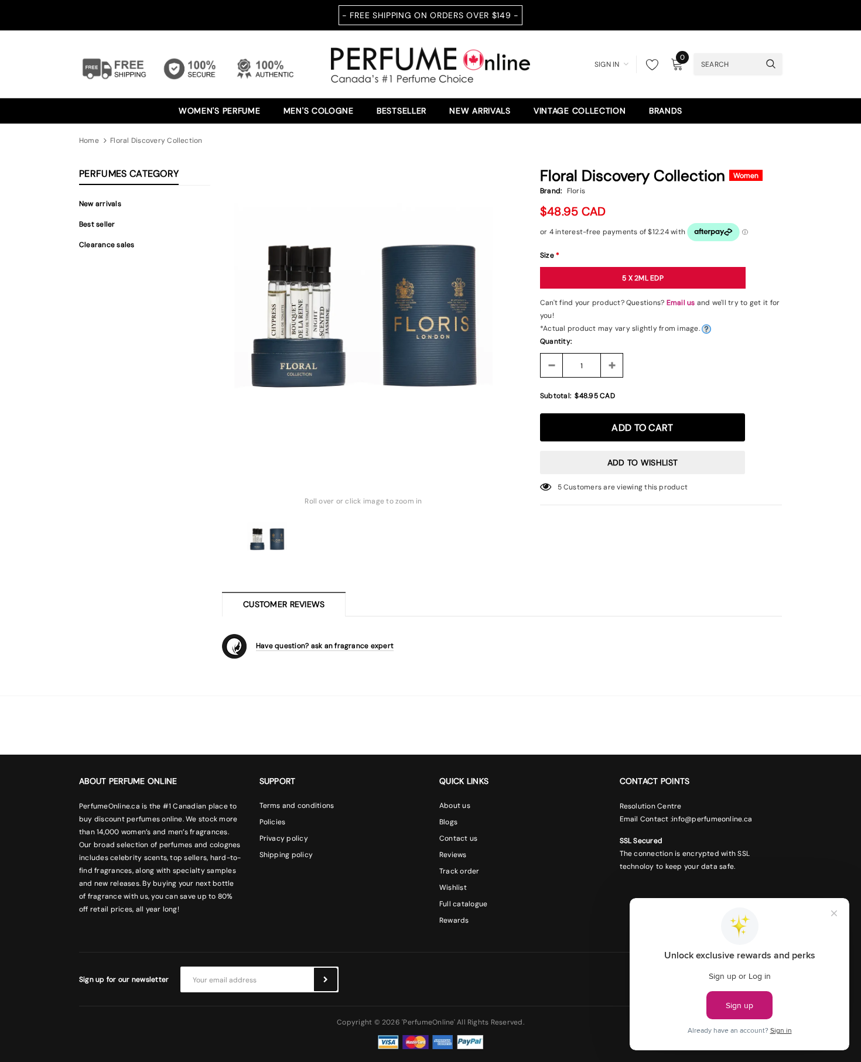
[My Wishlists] (649, 64)
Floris (576, 191)
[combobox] (727, 63)
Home (89, 140)
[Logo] (430, 63)
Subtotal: (555, 395)
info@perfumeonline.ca (712, 819)
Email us (681, 302)
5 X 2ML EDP (643, 278)
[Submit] (325, 979)
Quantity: (556, 341)
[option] (363, 312)
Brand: (551, 191)
